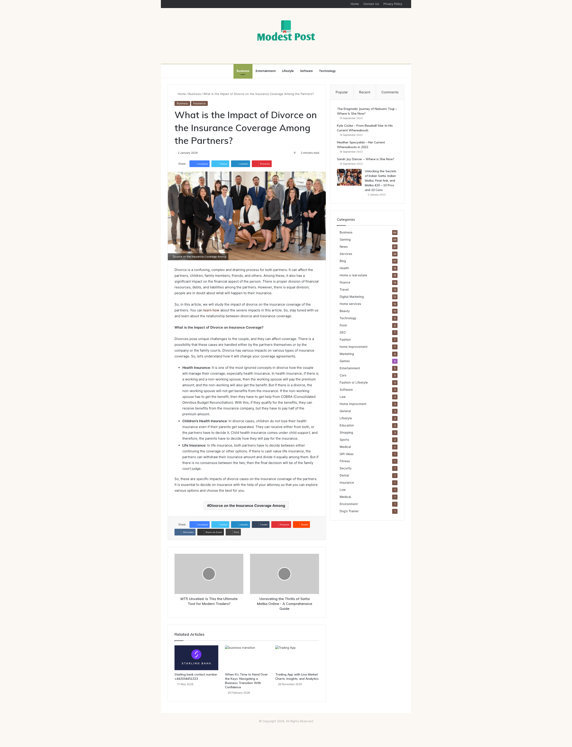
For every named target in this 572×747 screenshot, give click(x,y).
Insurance (199, 103)
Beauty (345, 311)
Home (355, 4)
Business (243, 71)
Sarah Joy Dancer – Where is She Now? (365, 159)
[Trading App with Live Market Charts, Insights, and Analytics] (297, 657)
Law (343, 397)
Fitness (345, 461)
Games (345, 361)
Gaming (345, 239)
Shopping (346, 432)
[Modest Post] (286, 30)
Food (343, 325)
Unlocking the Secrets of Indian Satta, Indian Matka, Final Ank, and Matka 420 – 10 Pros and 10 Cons (380, 180)
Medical (345, 447)
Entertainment (266, 71)
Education (347, 425)
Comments (390, 92)
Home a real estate (353, 275)
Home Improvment (353, 404)
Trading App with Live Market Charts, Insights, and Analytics (297, 676)
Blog (343, 261)
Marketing (347, 354)
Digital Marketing (352, 296)
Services (346, 254)
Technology (327, 71)
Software (306, 71)
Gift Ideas (346, 454)
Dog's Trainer (349, 511)
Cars (343, 375)
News (344, 246)
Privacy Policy (392, 4)
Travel (344, 289)
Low (343, 489)
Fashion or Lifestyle (354, 382)
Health (344, 268)
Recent (364, 92)
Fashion (345, 339)
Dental (344, 475)
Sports (344, 439)
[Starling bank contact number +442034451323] (196, 657)
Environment (349, 504)
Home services (350, 304)
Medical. (346, 497)
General (345, 411)
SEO (343, 332)
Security (346, 468)
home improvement (354, 346)
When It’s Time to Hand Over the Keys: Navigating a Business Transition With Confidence (246, 680)
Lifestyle (288, 71)
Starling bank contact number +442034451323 (196, 676)
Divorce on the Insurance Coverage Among (247, 505)
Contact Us (371, 4)
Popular (342, 92)
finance (345, 282)
